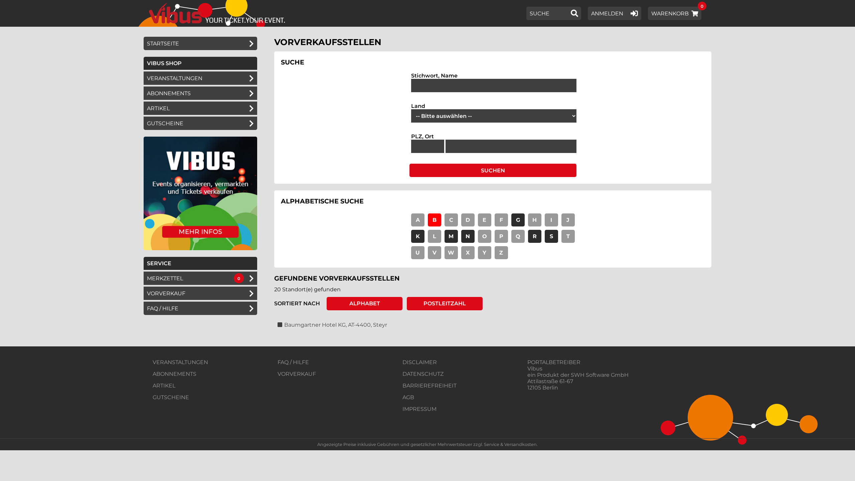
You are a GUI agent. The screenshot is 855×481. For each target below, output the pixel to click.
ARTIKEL (158, 108)
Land (418, 106)
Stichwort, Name (434, 75)
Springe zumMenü (46, 6)
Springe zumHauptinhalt (6, 6)
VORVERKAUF (297, 374)
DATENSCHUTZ (423, 374)
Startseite (163, 43)
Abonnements (169, 93)
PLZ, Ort (422, 136)
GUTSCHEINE (165, 123)
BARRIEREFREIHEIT (429, 385)
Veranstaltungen (174, 78)
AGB (408, 397)
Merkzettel (165, 278)
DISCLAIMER (419, 362)
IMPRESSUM (419, 409)
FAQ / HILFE (293, 362)
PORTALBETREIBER (553, 362)
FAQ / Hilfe (162, 308)
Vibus (534, 368)
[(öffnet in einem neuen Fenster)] (200, 248)
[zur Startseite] (215, 13)
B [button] (435, 220)
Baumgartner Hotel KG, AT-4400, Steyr (335, 325)
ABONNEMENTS (174, 374)
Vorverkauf (166, 293)
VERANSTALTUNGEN (180, 362)
